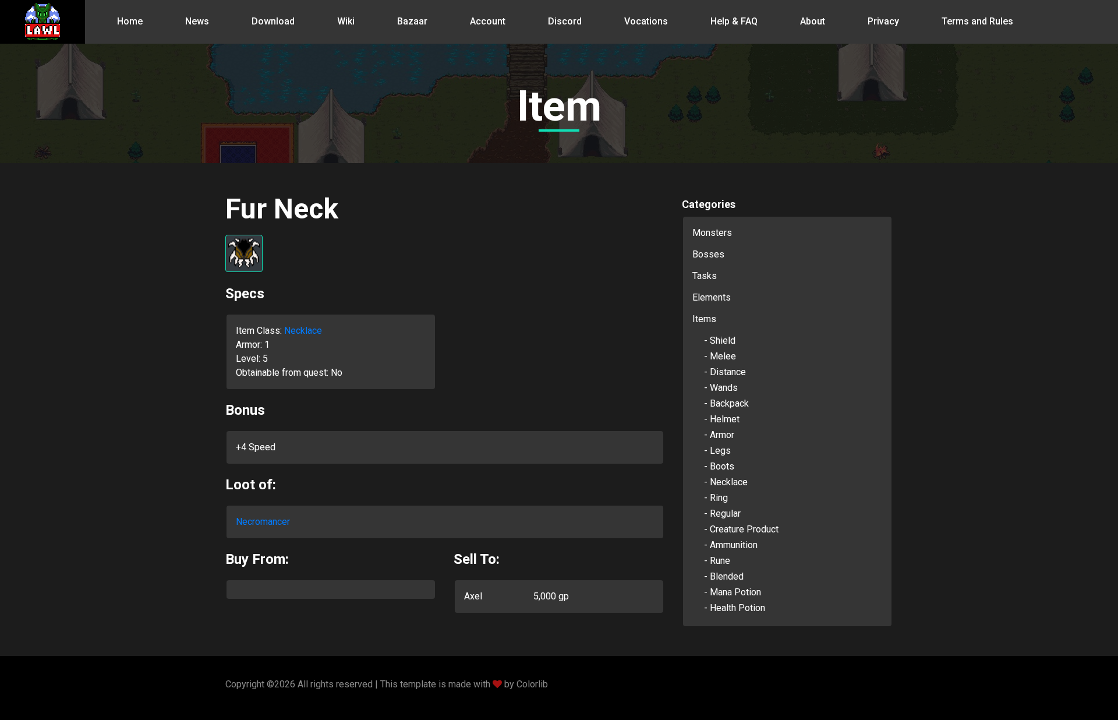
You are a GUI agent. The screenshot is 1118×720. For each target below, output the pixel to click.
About (812, 21)
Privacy (883, 21)
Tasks (704, 275)
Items (704, 318)
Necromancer (263, 521)
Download (273, 21)
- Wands (721, 387)
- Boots (719, 466)
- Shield (719, 340)
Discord (565, 21)
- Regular (722, 513)
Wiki (346, 21)
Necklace (303, 330)
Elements (711, 297)
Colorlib (532, 684)
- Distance (725, 371)
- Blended (724, 576)
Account (487, 21)
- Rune (717, 560)
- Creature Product (741, 529)
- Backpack (726, 403)
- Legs (717, 450)
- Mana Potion (732, 592)
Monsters (712, 232)
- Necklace (726, 482)
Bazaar (412, 21)
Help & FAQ (734, 21)
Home (130, 21)
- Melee (720, 356)
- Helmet (722, 419)
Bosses (708, 254)
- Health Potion (734, 607)
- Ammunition (731, 544)
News (197, 21)
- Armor (719, 434)
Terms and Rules (977, 21)
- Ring (716, 497)
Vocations (646, 21)
